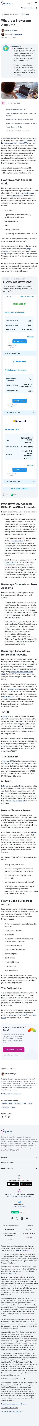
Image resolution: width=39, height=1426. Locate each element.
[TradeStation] (19, 361)
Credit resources (7, 1168)
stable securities (17, 196)
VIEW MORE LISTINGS (19, 489)
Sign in (29, 3)
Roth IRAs (5, 786)
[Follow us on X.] (17, 1218)
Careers (29, 1229)
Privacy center (10, 1229)
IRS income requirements (16, 801)
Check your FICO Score (18, 1015)
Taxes (13, 1107)
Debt (24, 1103)
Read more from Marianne (10, 1094)
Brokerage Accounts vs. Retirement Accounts (21, 123)
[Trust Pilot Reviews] (19, 1212)
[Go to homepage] (2, 14)
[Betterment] (19, 421)
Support (4, 1157)
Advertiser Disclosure (28, 8)
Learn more (12, 1273)
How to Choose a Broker (14, 127)
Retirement (5, 1107)
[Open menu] (35, 3)
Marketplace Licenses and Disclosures (13, 1404)
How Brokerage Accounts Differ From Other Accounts (21, 114)
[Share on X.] (6, 1116)
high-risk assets (28, 193)
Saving (30, 1103)
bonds (27, 141)
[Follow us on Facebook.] (12, 1218)
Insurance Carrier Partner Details (12, 1411)
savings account (10, 562)
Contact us (29, 1237)
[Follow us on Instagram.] (22, 1218)
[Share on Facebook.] (3, 1116)
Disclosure (30, 336)
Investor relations (29, 1233)
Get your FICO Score (14, 1049)
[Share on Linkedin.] (9, 1116)
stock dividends (7, 697)
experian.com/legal (22, 1250)
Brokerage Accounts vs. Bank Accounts (19, 119)
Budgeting (17, 1103)
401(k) (5, 716)
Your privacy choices (19, 1206)
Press (10, 1239)
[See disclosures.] (27, 1015)
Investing (25, 14)
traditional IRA (8, 761)
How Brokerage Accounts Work (16, 109)
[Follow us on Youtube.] (27, 1218)
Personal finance (12, 14)
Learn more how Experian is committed (19, 1196)
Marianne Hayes (12, 30)
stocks (21, 141)
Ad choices (29, 1225)
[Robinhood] (19, 304)
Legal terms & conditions (10, 1225)
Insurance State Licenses (9, 1408)
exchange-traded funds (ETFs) (17, 143)
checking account (17, 541)
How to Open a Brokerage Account (17, 131)
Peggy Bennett (17, 34)
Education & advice (7, 1163)
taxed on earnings (14, 689)
